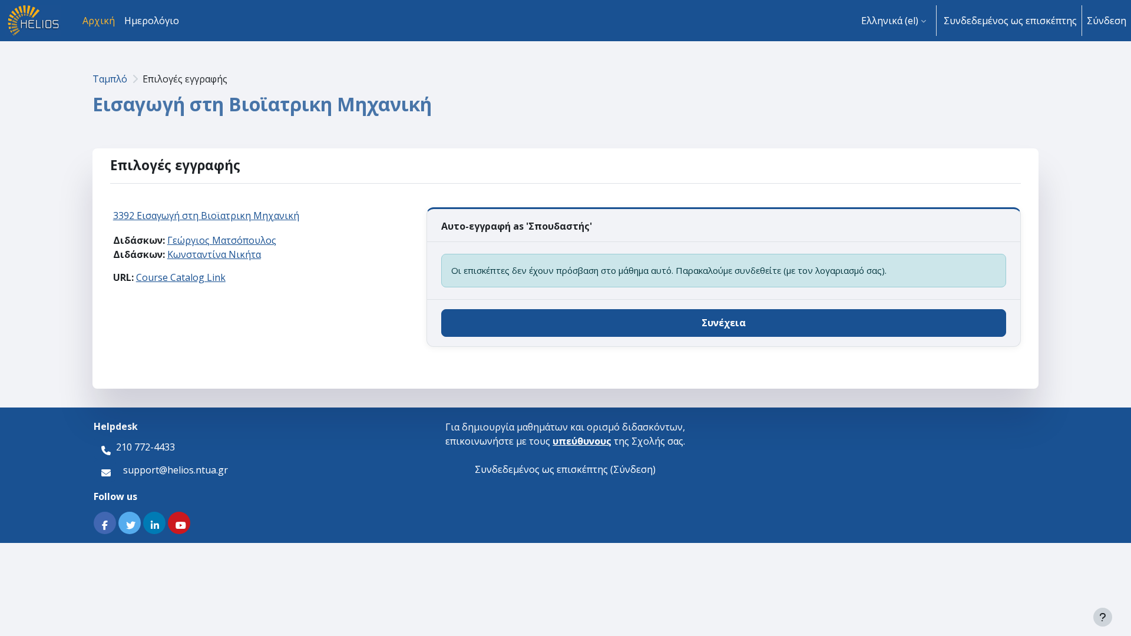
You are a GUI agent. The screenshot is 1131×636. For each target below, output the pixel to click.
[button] (894, 20)
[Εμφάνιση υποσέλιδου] (1102, 617)
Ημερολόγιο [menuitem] (151, 20)
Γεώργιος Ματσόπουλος (221, 240)
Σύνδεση (1106, 20)
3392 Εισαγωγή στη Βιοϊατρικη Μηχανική (206, 215)
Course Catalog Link (181, 277)
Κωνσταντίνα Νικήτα (214, 254)
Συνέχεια (724, 322)
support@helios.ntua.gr (175, 469)
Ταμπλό (109, 78)
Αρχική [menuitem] (98, 20)
